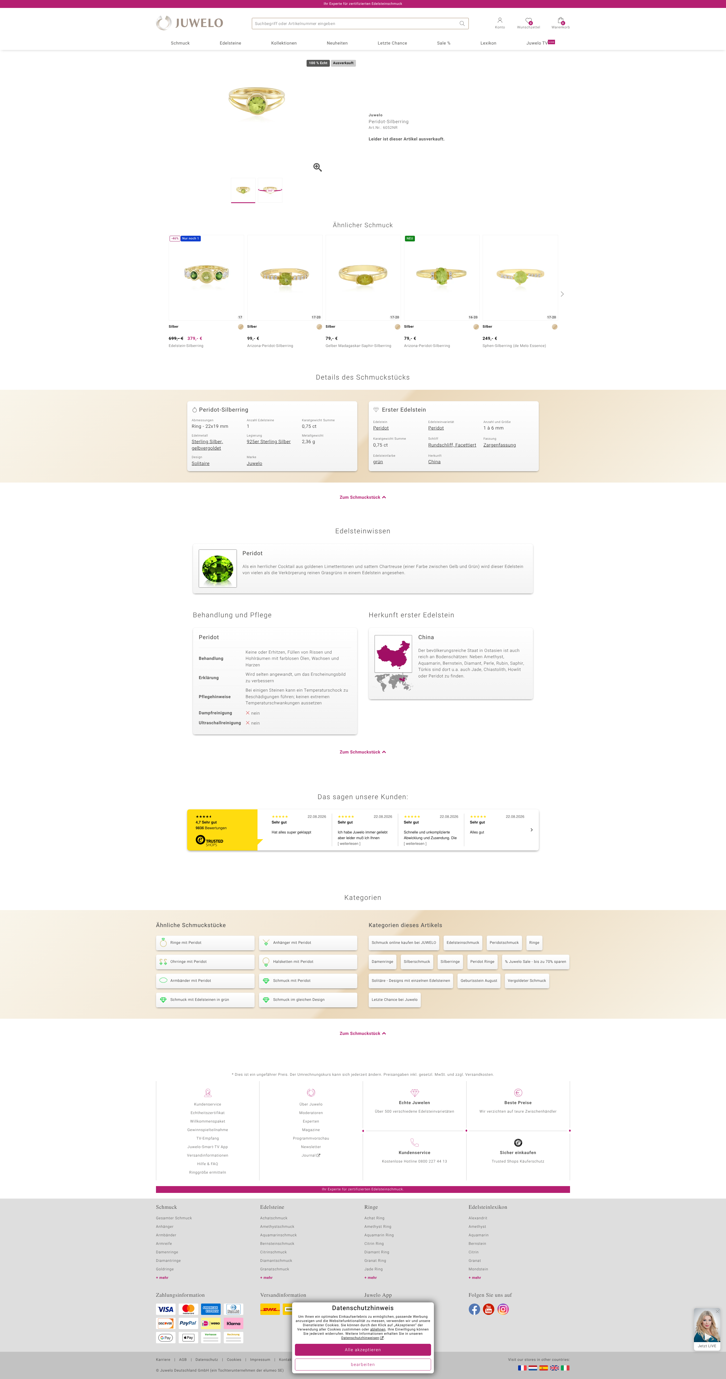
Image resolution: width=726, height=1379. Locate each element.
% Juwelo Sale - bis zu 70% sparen (535, 962)
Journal (309, 1155)
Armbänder (166, 1235)
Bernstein (477, 1244)
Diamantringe (168, 1261)
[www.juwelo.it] (565, 1367)
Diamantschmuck (276, 1261)
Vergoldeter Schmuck (527, 981)
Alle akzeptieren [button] (363, 1350)
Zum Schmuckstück (360, 497)
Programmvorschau (311, 1138)
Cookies (234, 1360)
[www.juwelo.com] (554, 1367)
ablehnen (378, 1329)
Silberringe (450, 962)
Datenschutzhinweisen (360, 1338)
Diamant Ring (376, 1252)
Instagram (503, 1309)
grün (378, 461)
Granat (475, 1261)
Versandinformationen (208, 1155)
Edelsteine (230, 43)
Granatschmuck (275, 1269)
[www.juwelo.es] (543, 1367)
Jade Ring (373, 1269)
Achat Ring (374, 1218)
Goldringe (165, 1269)
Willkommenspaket (207, 1121)
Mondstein (478, 1269)
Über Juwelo (310, 1104)
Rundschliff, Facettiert (452, 445)
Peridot (381, 428)
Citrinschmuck (273, 1252)
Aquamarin (479, 1235)
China (434, 461)
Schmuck (180, 43)
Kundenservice (207, 1104)
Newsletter (311, 1147)
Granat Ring (375, 1261)
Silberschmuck (417, 962)
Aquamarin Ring (379, 1235)
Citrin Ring (374, 1244)
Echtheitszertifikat (208, 1113)
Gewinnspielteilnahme (207, 1130)
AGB (183, 1360)
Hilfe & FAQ (207, 1164)
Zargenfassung (500, 445)
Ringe (534, 943)
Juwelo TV (540, 43)
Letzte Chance (392, 43)
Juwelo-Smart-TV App (207, 1147)
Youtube (488, 1309)
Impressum (260, 1360)
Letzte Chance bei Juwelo (395, 1000)
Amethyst (477, 1226)
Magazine (311, 1130)
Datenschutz (207, 1360)
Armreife (164, 1244)
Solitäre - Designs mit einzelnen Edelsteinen (411, 981)
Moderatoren (311, 1113)
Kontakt (286, 1360)
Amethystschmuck (277, 1226)
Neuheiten (337, 43)
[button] (500, 24)
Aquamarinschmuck (278, 1235)
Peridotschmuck (504, 943)
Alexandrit (478, 1218)
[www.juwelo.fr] (522, 1367)
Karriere (163, 1360)
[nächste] (561, 294)
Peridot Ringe (482, 962)
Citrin (474, 1252)
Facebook (474, 1309)
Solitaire (201, 463)
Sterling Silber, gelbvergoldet (207, 445)
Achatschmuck (274, 1218)
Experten (311, 1121)
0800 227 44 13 (432, 1161)
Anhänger (165, 1226)
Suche (463, 23)
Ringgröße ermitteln (207, 1172)
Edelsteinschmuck (463, 943)
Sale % (444, 43)
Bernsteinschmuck (277, 1244)
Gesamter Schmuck (174, 1218)
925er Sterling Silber (269, 441)
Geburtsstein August (479, 981)
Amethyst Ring (377, 1226)
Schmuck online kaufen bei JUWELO (404, 943)
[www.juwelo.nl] (533, 1367)
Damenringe (382, 962)
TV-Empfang (208, 1138)
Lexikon (489, 43)
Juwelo (254, 463)
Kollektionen (284, 43)
